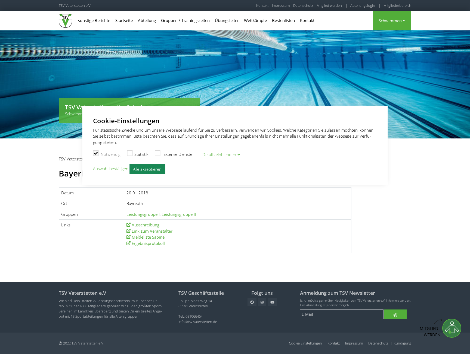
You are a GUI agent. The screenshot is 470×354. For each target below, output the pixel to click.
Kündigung (402, 343)
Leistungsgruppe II (179, 214)
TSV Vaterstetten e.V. (75, 5)
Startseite (124, 20)
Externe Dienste (177, 154)
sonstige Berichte (94, 20)
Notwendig (110, 154)
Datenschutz (303, 5)
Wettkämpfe (255, 20)
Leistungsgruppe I (143, 214)
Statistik (141, 154)
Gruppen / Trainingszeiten (185, 20)
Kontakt (262, 5)
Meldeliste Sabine (148, 237)
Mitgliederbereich (397, 5)
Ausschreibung (145, 224)
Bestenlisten (283, 20)
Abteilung (147, 20)
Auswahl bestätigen (110, 168)
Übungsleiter (227, 20)
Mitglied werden (329, 5)
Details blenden (219, 154)
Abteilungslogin (362, 5)
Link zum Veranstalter (152, 231)
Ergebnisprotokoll (148, 243)
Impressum (281, 5)
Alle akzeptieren (147, 169)
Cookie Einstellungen (305, 343)
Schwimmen (390, 20)
